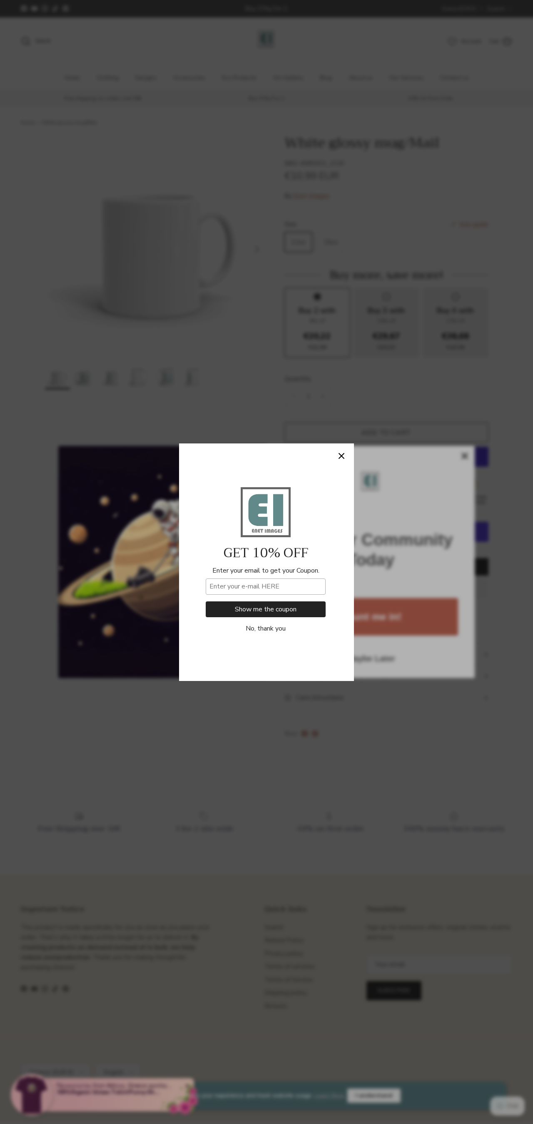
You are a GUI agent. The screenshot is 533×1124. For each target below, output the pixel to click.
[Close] (341, 456)
